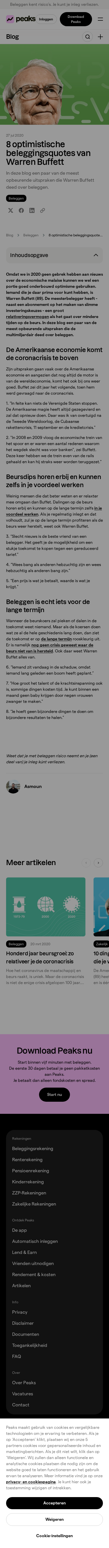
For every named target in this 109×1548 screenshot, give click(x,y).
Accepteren (54, 1503)
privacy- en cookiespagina (31, 1482)
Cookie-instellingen (54, 1536)
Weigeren (54, 1519)
